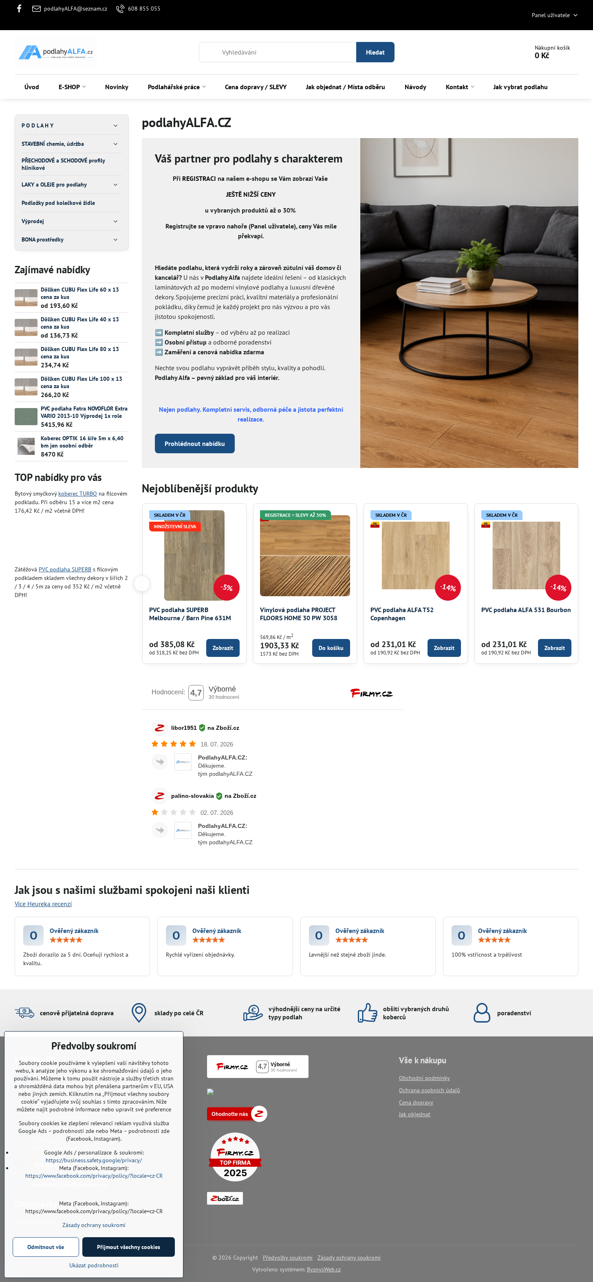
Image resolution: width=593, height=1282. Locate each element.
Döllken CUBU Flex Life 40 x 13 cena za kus (80, 323)
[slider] (66, 940)
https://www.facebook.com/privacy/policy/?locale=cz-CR (94, 1175)
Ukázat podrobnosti (94, 1265)
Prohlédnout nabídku (195, 443)
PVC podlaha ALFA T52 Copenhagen (402, 614)
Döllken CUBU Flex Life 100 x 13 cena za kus (81, 382)
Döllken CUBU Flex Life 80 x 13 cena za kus (80, 352)
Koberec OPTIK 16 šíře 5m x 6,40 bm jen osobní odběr (82, 442)
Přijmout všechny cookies (128, 1247)
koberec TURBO (77, 493)
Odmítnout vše (45, 1247)
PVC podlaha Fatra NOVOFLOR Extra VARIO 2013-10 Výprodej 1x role (84, 412)
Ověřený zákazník (74, 930)
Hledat (375, 52)
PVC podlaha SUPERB (65, 569)
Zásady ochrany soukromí (349, 1257)
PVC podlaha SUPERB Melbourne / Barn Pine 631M (190, 614)
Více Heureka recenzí (43, 904)
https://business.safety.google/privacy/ (94, 1160)
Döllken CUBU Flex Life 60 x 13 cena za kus (80, 293)
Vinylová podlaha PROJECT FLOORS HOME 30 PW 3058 (298, 614)
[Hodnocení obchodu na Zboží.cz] (237, 1120)
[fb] (21, 8)
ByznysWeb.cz (324, 1269)
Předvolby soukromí (288, 1257)
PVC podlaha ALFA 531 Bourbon (526, 610)
